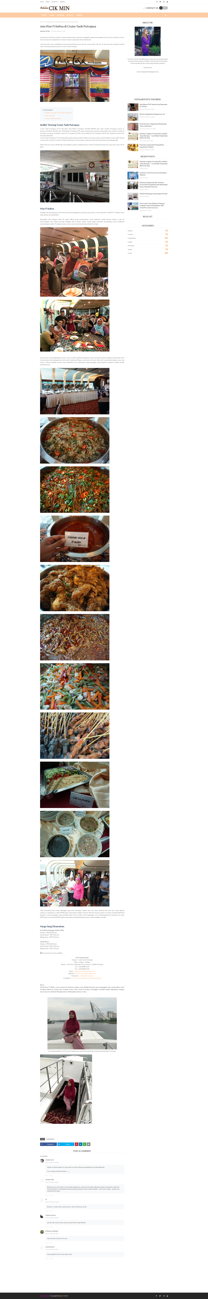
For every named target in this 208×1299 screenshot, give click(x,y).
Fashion (147, 234)
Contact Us (152, 8)
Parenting (147, 245)
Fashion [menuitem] (60, 15)
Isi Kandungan (48, 110)
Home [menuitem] (43, 15)
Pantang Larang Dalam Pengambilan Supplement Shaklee (152, 146)
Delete (51, 1175)
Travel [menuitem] (79, 15)
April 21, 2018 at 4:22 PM (52, 1233)
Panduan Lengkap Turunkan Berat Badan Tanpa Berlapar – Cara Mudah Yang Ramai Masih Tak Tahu (153, 136)
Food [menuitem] (51, 15)
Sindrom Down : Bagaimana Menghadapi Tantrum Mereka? (153, 125)
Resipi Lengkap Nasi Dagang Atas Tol (152, 114)
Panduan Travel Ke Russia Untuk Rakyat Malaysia (153, 174)
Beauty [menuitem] (70, 15)
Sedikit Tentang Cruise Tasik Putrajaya (58, 113)
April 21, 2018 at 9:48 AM (52, 1217)
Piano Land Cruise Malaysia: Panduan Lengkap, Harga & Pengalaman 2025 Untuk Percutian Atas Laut (152, 206)
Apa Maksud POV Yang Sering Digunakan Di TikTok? (153, 105)
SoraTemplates (45, 1296)
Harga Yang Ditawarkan (53, 118)
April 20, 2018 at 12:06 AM (52, 1162)
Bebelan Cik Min (45, 31)
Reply (47, 1175)
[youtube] (167, 1)
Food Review (49, 22)
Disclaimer (55, 1)
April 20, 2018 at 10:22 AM (52, 1202)
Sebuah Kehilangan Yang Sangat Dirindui (153, 194)
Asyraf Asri (50, 1179)
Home (42, 1)
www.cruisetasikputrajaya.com (85, 973)
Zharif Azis (50, 1160)
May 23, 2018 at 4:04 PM (52, 1249)
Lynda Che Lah (51, 1215)
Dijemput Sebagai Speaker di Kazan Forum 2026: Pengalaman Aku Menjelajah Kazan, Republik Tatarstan (153, 185)
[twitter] (160, 1)
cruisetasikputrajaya (86, 976)
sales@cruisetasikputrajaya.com (84, 971)
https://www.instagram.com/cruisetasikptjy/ (86, 978)
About (47, 1)
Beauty (147, 231)
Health (147, 242)
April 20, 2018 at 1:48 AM (52, 1182)
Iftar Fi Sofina (49, 116)
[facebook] (157, 1)
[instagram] (164, 1)
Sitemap (62, 1)
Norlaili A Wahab (52, 1231)
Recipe (147, 249)
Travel (147, 253)
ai (46, 1199)
